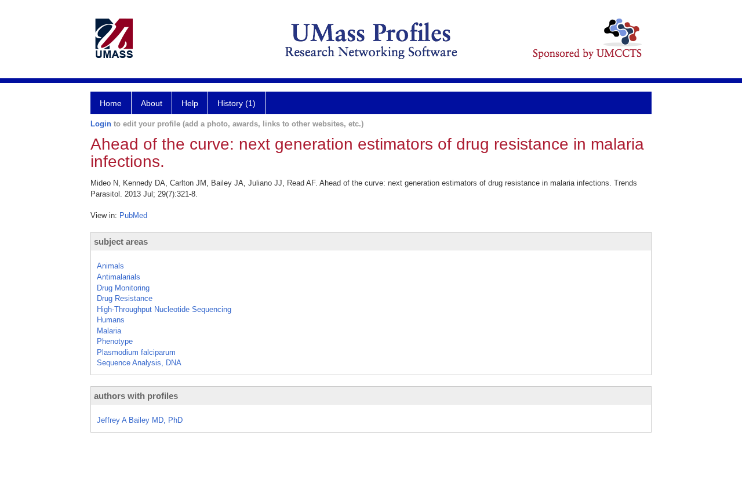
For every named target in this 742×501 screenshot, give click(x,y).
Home (111, 103)
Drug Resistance (124, 298)
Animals (110, 266)
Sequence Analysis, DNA (139, 362)
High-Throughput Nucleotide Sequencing (164, 309)
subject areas (121, 241)
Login (100, 123)
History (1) (236, 103)
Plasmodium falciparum (136, 352)
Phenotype (115, 341)
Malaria (109, 330)
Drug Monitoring (123, 288)
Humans (111, 319)
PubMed (133, 215)
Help (189, 103)
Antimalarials (118, 277)
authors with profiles (136, 396)
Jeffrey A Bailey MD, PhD (140, 420)
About (151, 103)
